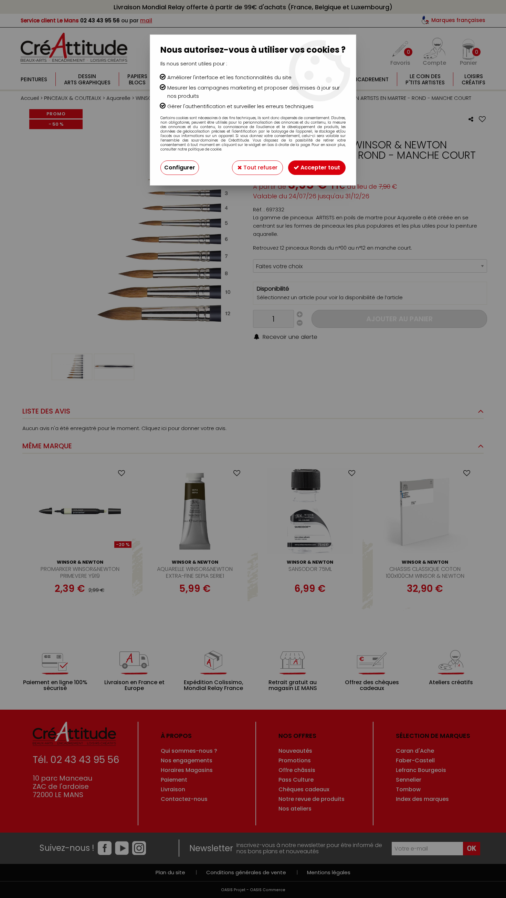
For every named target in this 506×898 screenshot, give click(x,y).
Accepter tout (319, 167)
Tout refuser (259, 167)
